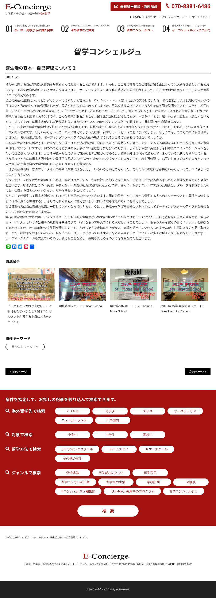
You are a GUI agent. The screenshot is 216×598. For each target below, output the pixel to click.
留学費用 (150, 472)
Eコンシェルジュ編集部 (78, 491)
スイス (148, 411)
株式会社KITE (12, 537)
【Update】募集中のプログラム (132, 491)
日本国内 (112, 420)
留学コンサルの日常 (75, 482)
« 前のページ (18, 371)
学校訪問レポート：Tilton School (81, 306)
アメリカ (72, 411)
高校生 (148, 434)
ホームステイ (118, 449)
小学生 (72, 434)
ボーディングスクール (77, 449)
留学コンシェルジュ (25, 346)
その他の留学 (72, 458)
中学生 (110, 434)
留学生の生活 (115, 482)
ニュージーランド (74, 420)
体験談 (191, 482)
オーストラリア (185, 411)
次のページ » (197, 371)
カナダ (110, 411)
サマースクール (157, 449)
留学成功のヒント (111, 472)
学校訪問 (153, 482)
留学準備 (72, 472)
